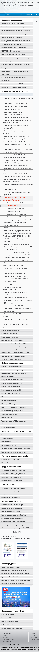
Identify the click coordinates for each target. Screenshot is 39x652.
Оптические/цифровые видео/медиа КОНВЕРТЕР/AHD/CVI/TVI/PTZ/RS (16, 140)
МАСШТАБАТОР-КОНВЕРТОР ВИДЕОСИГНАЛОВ (13, 288)
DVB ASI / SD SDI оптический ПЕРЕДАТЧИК (13, 283)
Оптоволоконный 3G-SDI (15, 208)
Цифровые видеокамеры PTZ (11, 383)
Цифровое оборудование (10, 330)
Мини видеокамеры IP (9, 427)
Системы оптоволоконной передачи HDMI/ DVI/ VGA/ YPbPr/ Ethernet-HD (16, 259)
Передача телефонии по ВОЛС (11, 68)
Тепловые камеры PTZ (9, 414)
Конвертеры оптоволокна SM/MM (12, 84)
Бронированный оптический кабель (13, 515)
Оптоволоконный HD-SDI (15, 203)
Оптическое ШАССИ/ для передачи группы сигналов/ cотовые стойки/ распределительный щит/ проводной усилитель (15, 323)
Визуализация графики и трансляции (13, 452)
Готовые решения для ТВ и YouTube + (14, 47)
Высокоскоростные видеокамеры (12, 370)
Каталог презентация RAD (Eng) (11, 628)
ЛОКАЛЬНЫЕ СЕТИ (10, 228)
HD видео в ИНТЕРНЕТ (9, 445)
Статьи (33, 635)
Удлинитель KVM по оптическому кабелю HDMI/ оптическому (17, 302)
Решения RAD (6, 618)
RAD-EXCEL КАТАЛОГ (8, 624)
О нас (20, 14)
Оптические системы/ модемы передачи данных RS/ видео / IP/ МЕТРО (17, 264)
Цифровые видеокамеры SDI (11, 390)
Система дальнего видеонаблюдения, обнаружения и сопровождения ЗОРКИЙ (15, 526)
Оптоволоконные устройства (11, 44)
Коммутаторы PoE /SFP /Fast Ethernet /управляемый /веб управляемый (17, 156)
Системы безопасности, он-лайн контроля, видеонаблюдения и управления (15, 582)
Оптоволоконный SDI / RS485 (17, 217)
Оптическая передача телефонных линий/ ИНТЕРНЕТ (15, 294)
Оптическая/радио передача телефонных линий (18, 99)
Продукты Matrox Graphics (10, 577)
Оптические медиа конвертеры (14, 273)
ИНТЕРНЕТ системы (11, 225)
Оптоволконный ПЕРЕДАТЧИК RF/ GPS (17, 298)
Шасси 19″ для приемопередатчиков (13, 87)
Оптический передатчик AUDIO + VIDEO (18, 176)
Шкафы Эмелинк (7, 463)
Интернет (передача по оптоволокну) (13, 34)
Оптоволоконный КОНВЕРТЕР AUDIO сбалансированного (16, 145)
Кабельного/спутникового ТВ (11, 477)
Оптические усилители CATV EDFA (16, 117)
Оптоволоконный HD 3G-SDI (16, 214)
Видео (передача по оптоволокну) (12, 27)
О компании (7, 633)
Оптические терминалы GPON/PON (16, 106)
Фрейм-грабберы (7, 438)
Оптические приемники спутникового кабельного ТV (16, 127)
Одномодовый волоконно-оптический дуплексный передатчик (16, 180)
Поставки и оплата (9, 639)
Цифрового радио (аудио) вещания (13, 474)
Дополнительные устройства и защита (17, 231)
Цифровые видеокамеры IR (10, 386)
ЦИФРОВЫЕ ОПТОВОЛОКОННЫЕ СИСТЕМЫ (20, 3)
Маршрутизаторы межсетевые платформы (15, 64)
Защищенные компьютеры (10, 497)
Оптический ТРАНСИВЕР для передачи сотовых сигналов (17, 310)
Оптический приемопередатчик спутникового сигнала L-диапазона (13, 520)
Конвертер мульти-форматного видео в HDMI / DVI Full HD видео (17, 161)
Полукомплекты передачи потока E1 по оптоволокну (14, 72)
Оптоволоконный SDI (14, 205)
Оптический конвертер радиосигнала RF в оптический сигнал (17, 248)
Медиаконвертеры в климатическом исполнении (13, 79)
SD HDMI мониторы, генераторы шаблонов (15, 448)
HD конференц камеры (9, 397)
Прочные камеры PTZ (8, 417)
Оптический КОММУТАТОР (13, 306)
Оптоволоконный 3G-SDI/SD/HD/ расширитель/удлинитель (14, 199)
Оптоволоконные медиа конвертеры (16, 244)
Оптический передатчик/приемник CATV (18, 136)
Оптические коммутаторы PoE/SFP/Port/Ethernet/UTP (12, 113)
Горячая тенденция (7, 614)
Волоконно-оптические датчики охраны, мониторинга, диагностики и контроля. (15, 59)
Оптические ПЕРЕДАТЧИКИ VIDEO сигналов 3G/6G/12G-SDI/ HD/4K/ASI (15, 278)
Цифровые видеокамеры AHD (11, 366)
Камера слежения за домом (10, 393)
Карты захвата (6, 441)
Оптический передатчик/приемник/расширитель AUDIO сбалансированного (17, 167)
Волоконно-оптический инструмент (13, 54)
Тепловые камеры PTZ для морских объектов (13, 422)
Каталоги (34, 637)
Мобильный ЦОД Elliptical (10, 459)
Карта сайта (7, 641)
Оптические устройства (9, 95)
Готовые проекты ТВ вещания (11, 480)
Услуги (29, 14)
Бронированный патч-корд (10, 511)
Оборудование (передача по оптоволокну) (15, 41)
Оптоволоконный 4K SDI (15, 211)
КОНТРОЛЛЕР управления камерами (13, 407)
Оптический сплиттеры (12, 109)
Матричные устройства (9, 333)
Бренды (5, 637)
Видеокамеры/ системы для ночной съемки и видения (13, 375)
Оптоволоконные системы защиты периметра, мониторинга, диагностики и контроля (15, 491)
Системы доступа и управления (12, 340)
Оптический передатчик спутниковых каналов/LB (16, 132)
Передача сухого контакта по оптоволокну (15, 30)
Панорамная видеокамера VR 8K (12, 411)
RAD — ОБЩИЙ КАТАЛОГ (9, 621)
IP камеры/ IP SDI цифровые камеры (14, 404)
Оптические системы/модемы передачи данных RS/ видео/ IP (17, 121)
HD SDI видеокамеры (8, 400)
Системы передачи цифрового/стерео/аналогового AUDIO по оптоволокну (17, 221)
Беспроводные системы (9, 337)
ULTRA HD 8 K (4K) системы (10, 51)
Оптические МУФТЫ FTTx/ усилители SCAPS (16, 315)
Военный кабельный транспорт (12, 505)
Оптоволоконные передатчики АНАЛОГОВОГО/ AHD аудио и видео (15, 172)
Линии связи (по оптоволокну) (11, 37)
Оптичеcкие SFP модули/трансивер (16, 103)
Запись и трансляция (8, 435)
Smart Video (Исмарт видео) (10, 567)
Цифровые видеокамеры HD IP (12, 380)
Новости (34, 633)
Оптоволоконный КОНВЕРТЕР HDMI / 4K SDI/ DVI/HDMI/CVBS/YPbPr (17, 151)
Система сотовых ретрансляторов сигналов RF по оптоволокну (13, 357)
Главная (10, 14)
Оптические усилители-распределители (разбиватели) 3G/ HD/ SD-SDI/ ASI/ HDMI (17, 235)
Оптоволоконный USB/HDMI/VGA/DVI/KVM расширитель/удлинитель (16, 192)
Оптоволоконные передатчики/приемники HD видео (18, 186)
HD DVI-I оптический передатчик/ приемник (15, 240)
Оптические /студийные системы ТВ (13, 470)
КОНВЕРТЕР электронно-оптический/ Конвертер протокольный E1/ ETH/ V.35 (16, 253)
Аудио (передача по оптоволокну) (12, 23)
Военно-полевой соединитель (11, 508)
